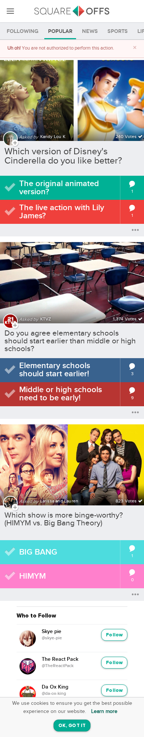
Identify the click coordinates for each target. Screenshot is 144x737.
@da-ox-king (54, 693)
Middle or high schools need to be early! (60, 394)
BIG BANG (38, 552)
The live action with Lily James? (61, 212)
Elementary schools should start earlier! (54, 370)
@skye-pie (52, 638)
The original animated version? (59, 188)
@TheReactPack (57, 666)
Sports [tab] (117, 31)
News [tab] (90, 31)
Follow (114, 635)
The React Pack (60, 659)
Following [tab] (22, 31)
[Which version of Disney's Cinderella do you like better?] (72, 96)
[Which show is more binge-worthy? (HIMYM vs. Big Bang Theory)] (72, 460)
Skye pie (51, 631)
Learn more (104, 711)
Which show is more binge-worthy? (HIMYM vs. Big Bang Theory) (63, 519)
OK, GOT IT (72, 725)
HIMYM (32, 576)
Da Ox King (55, 687)
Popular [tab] (60, 31)
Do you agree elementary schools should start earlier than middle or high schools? (70, 341)
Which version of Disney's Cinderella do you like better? (63, 156)
